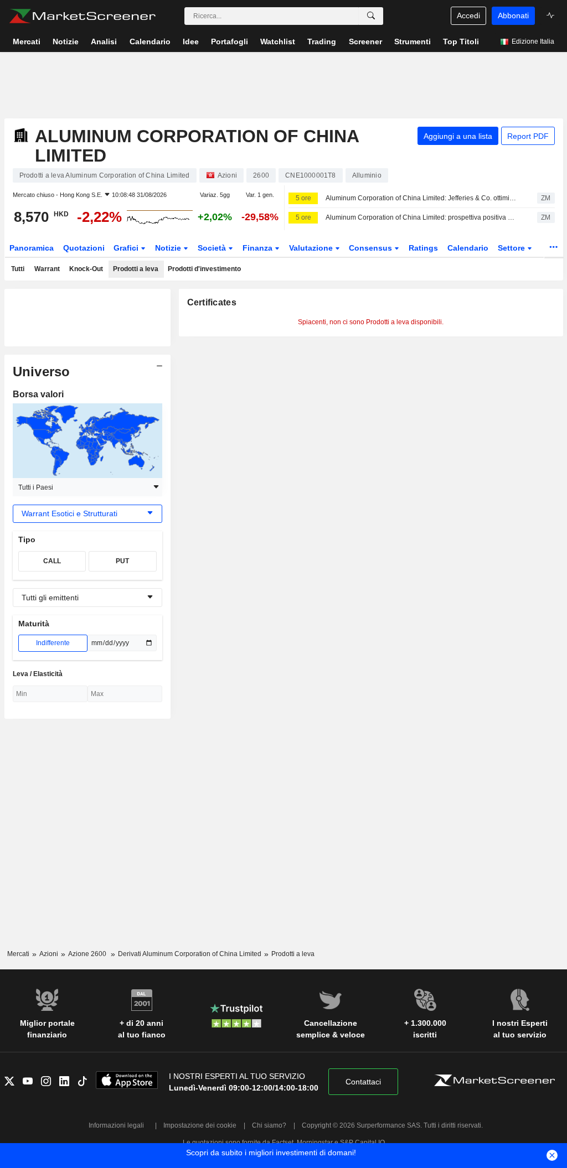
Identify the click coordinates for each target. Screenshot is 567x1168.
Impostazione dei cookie (199, 1125)
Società (213, 247)
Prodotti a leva (135, 269)
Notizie (169, 247)
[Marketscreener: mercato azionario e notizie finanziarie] (82, 16)
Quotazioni (84, 247)
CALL (52, 561)
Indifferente (53, 643)
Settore (512, 247)
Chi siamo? (269, 1125)
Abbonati (513, 15)
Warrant (47, 269)
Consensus (371, 247)
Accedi (468, 15)
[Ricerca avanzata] (371, 16)
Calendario (467, 247)
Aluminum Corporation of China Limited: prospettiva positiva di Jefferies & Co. (422, 217)
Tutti (17, 269)
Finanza (259, 247)
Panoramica (31, 247)
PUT (122, 561)
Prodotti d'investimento (204, 269)
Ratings (423, 247)
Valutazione (312, 247)
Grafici (127, 247)
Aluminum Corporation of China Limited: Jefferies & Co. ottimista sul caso (422, 198)
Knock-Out (86, 269)
